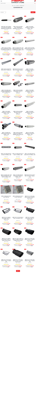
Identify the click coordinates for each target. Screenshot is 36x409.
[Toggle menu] (1, 1)
